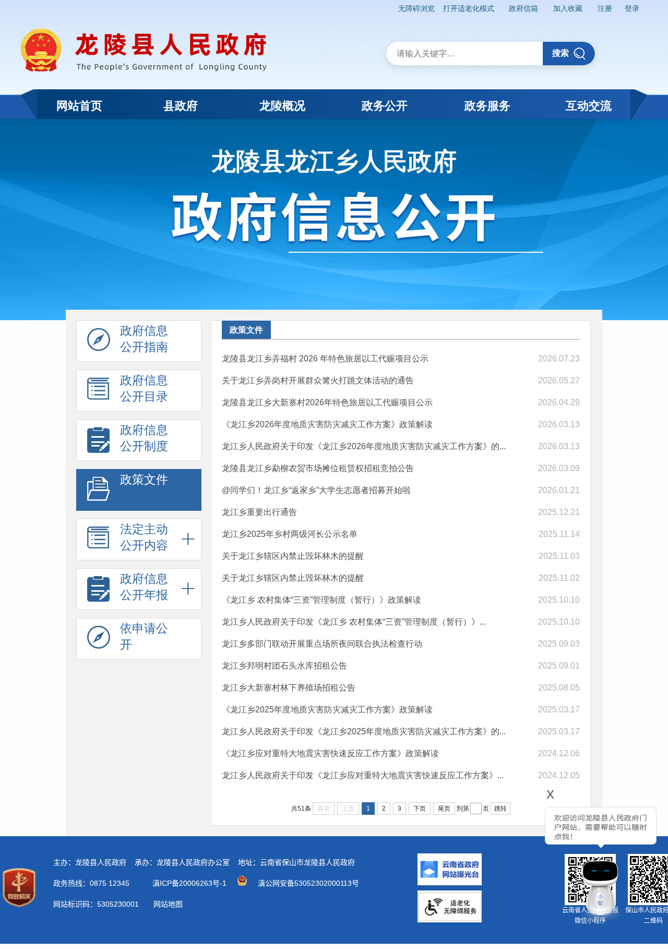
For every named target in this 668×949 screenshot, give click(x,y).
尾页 (444, 808)
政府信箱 (523, 8)
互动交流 (589, 105)
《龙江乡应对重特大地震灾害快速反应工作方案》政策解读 (330, 753)
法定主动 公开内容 (144, 537)
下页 (419, 808)
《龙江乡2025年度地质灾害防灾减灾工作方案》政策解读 (327, 709)
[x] (522, 857)
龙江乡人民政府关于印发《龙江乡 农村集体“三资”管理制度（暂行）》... (354, 621)
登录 (632, 8)
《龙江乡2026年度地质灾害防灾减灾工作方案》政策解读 (327, 424)
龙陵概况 (282, 105)
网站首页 (79, 105)
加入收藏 (567, 8)
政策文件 (144, 479)
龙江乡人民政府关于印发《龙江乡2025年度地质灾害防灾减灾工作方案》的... (364, 731)
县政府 (180, 105)
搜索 (560, 53)
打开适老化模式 (468, 8)
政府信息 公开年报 (144, 587)
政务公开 (385, 105)
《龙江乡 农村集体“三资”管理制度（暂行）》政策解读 (321, 599)
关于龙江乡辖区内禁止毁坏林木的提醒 (293, 556)
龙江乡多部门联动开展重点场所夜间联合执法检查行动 (322, 643)
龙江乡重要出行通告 (259, 512)
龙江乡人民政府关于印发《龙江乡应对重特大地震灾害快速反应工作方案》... (363, 775)
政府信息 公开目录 (144, 388)
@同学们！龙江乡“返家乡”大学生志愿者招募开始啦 (316, 490)
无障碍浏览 (416, 8)
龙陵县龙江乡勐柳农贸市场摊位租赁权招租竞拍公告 (318, 468)
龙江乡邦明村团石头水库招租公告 (284, 665)
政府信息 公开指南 (144, 339)
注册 (605, 8)
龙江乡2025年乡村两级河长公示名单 (289, 534)
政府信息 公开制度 (144, 438)
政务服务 (487, 105)
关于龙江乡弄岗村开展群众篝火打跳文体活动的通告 (318, 380)
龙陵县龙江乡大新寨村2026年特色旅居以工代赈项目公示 (327, 402)
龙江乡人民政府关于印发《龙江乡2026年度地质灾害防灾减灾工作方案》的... (364, 446)
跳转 (500, 808)
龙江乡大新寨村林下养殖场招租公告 (288, 687)
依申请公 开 (144, 636)
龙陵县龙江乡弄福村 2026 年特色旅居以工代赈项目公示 (325, 358)
